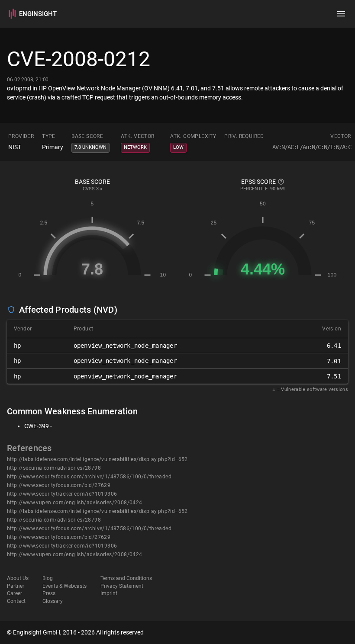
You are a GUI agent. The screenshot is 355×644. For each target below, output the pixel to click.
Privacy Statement (121, 586)
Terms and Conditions (126, 578)
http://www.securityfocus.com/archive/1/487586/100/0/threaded (89, 477)
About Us (18, 578)
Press (48, 593)
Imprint (108, 593)
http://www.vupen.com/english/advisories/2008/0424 (74, 503)
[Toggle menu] (341, 14)
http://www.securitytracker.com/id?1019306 (62, 494)
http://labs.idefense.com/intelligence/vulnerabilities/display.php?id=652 (97, 459)
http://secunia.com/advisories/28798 (54, 468)
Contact (16, 601)
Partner (15, 586)
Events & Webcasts (64, 586)
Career (14, 593)
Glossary (52, 601)
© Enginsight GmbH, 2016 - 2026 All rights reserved (75, 632)
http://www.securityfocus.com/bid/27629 (58, 485)
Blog (47, 578)
